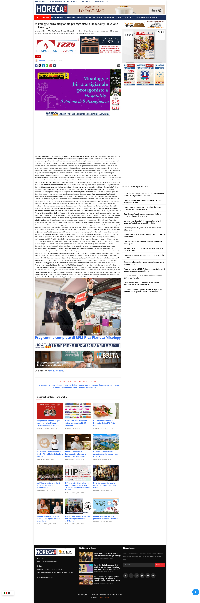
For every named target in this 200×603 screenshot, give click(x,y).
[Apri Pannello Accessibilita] (195, 592)
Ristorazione (69, 17)
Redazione (96, 459)
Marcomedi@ (104, 597)
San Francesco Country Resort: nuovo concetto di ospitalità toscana (143, 249)
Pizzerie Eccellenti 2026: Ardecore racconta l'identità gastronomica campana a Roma (144, 270)
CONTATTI (153, 17)
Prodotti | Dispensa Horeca (105, 17)
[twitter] (131, 575)
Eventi (120, 17)
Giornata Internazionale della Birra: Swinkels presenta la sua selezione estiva (141, 284)
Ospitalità (80, 17)
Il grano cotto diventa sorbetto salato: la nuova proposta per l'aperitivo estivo (142, 208)
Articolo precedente (69, 381)
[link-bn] (117, 9)
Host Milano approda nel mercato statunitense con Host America (105, 454)
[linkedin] (142, 575)
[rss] (153, 575)
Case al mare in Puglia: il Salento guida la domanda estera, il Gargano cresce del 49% (144, 194)
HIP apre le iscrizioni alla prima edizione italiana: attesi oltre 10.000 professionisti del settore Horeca (77, 486)
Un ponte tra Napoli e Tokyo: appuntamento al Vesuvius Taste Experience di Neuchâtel (49, 423)
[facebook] (125, 575)
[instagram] (136, 575)
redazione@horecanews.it (50, 561)
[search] (164, 18)
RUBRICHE (128, 17)
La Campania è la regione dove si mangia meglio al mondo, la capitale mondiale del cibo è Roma (107, 578)
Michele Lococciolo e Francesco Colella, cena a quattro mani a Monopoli (75, 454)
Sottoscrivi (159, 565)
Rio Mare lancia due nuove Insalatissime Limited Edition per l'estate (143, 277)
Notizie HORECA (56, 17)
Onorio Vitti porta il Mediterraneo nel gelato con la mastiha (144, 256)
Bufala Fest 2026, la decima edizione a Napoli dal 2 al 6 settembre (76, 423)
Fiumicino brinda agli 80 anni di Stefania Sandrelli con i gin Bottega (107, 554)
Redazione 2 (41, 428)
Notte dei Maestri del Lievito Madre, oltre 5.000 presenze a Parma (104, 485)
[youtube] (147, 575)
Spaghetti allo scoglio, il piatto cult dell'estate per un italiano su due (144, 263)
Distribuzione (90, 17)
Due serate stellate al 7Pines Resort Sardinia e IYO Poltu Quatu (104, 423)
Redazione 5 (69, 459)
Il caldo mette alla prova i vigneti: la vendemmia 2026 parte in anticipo (142, 201)
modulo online (56, 370)
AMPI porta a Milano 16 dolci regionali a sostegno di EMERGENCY (48, 485)
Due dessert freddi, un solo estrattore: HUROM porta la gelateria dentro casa (142, 215)
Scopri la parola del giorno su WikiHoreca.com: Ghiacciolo (142, 229)
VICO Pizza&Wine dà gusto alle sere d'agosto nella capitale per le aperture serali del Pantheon (143, 291)
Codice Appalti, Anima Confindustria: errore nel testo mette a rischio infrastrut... (99, 386)
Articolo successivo (86, 381)
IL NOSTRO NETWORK (141, 17)
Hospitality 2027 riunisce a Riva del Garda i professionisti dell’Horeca (77, 518)
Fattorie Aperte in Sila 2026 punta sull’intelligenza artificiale (105, 517)
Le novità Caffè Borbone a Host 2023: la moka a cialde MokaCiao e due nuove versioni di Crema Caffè (107, 567)
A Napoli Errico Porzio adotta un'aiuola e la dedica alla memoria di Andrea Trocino (58, 386)
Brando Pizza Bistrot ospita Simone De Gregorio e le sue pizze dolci (48, 518)
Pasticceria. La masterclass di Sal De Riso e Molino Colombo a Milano (50, 454)
